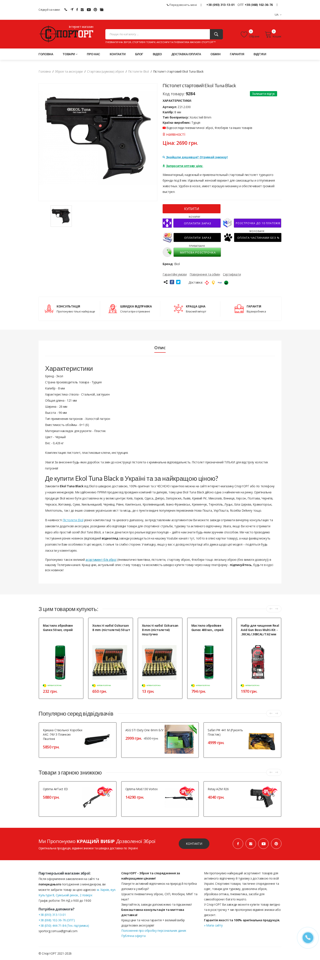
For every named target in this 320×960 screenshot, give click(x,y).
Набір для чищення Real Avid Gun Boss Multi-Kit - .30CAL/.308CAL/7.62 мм (260, 629)
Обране (254, 36)
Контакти (118, 54)
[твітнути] (178, 282)
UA (277, 15)
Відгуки (260, 54)
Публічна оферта (133, 936)
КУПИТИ (191, 208)
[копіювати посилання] (165, 282)
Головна (46, 54)
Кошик (277, 36)
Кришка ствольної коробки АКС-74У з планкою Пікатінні (62, 734)
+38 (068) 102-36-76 (259, 5)
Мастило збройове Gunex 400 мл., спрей (207, 627)
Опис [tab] (160, 348)
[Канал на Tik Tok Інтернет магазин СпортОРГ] (101, 9)
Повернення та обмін (205, 274)
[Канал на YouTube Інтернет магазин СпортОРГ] (89, 9)
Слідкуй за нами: (49, 10)
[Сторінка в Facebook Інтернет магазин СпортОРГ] (77, 9)
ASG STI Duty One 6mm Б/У (144, 730)
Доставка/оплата (186, 54)
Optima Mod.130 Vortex (141, 789)
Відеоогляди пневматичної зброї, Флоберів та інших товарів (209, 128)
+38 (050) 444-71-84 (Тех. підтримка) (64, 925)
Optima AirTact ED (55, 789)
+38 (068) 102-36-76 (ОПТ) (57, 920)
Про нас (93, 54)
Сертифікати (232, 274)
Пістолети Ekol (73, 520)
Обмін (215, 54)
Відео (157, 54)
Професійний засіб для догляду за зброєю (205, 637)
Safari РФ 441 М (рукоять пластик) (225, 732)
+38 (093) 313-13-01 (220, 5)
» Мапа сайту (213, 925)
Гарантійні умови (175, 274)
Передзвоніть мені (183, 5)
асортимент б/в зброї (101, 560)
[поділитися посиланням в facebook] (172, 282)
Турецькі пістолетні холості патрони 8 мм (108, 637)
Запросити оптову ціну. (184, 166)
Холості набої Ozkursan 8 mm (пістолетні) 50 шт (111, 627)
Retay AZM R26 (218, 789)
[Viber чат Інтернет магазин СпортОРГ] (65, 9)
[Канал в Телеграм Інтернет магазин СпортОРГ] (72, 9)
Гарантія (237, 54)
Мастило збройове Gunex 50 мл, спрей (58, 627)
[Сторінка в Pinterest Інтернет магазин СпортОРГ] (95, 9)
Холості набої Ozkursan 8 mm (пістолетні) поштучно (160, 629)
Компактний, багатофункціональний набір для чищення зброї (259, 644)
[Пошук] (216, 34)
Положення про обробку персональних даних (153, 930)
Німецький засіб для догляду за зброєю (62, 637)
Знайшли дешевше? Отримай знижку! (197, 157)
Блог (139, 54)
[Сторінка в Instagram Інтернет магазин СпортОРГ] (82, 9)
